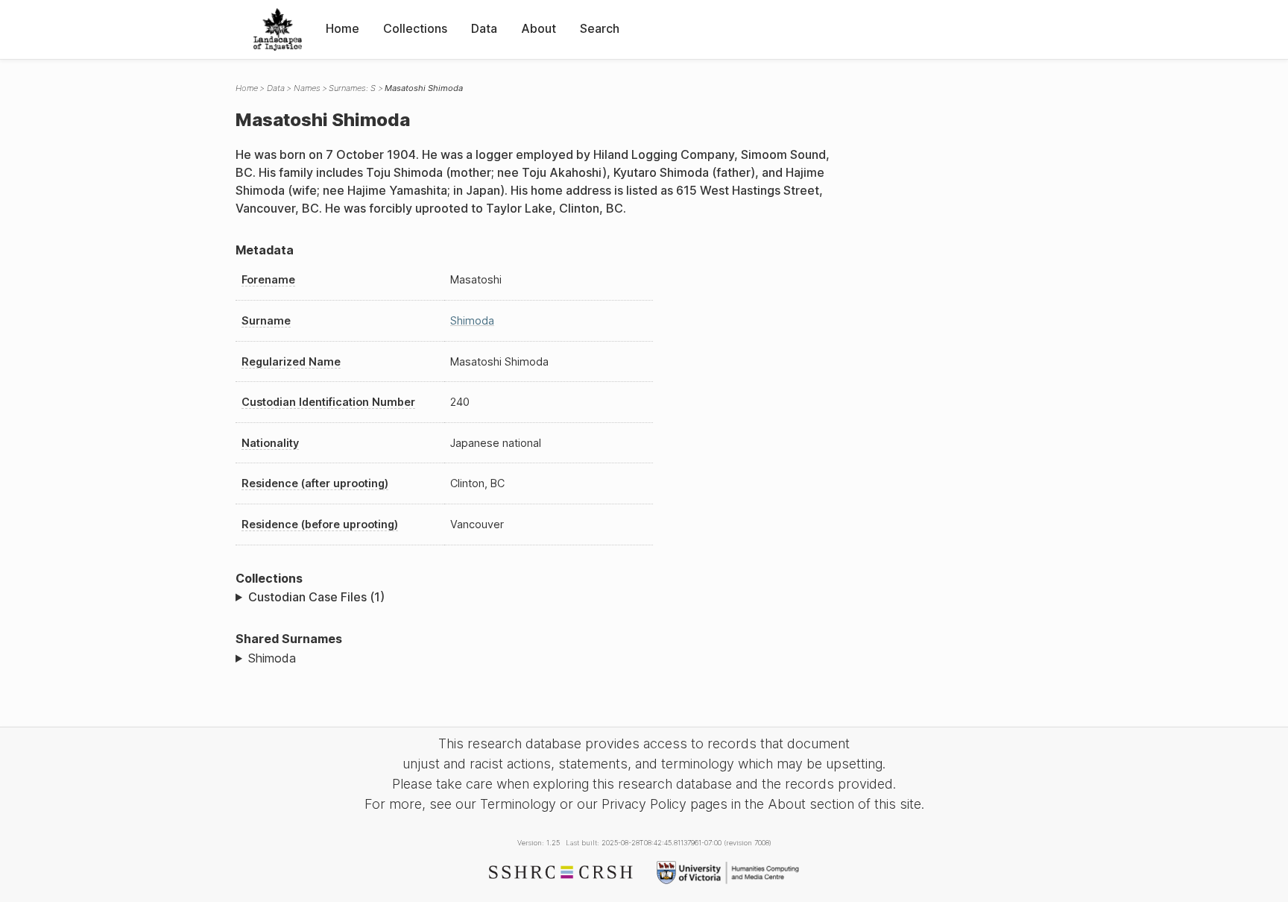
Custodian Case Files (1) (316, 596)
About (538, 28)
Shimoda (472, 320)
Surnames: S (352, 88)
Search (599, 28)
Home (342, 28)
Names (307, 88)
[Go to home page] (278, 29)
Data (484, 28)
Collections (415, 28)
